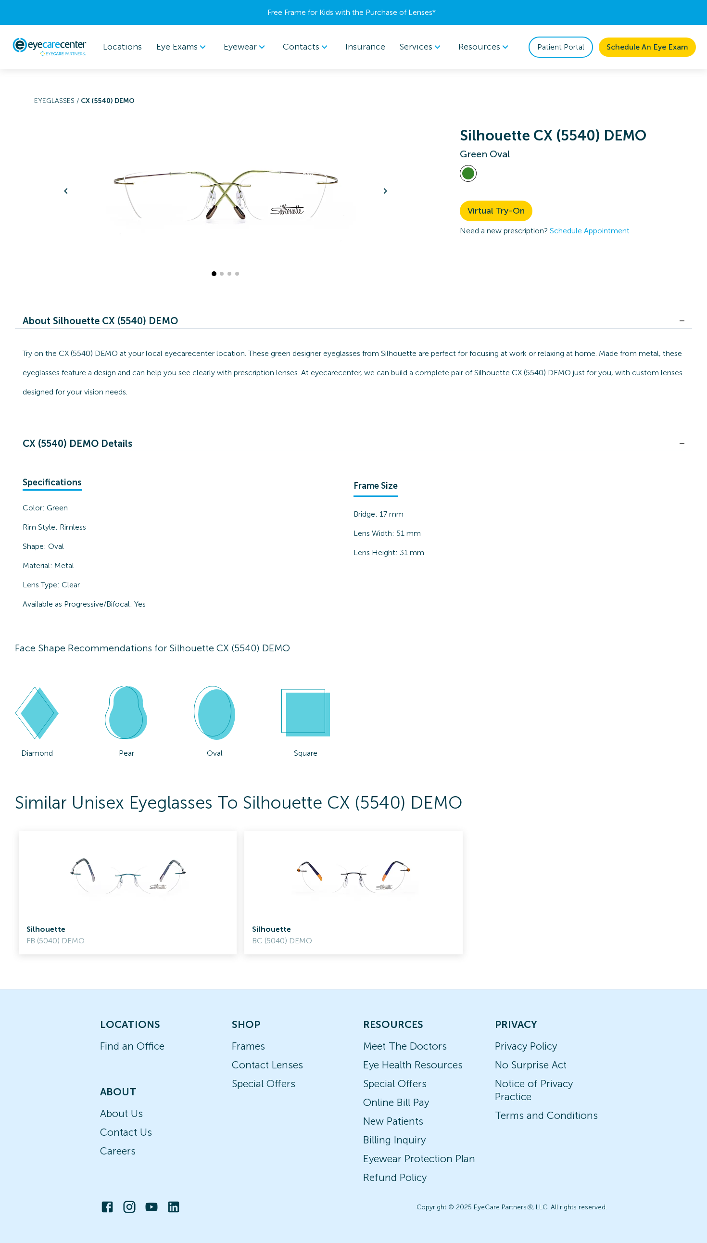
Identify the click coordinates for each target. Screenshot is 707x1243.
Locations (122, 46)
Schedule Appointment (590, 230)
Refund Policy (395, 1177)
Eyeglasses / (57, 101)
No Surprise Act (531, 1065)
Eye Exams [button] (177, 46)
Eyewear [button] (240, 46)
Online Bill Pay (396, 1102)
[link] (128, 892)
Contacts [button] (301, 46)
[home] (49, 47)
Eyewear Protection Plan (419, 1159)
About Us (121, 1113)
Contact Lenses (267, 1065)
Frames (248, 1046)
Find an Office (132, 1046)
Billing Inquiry (394, 1140)
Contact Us (126, 1132)
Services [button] (416, 46)
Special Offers (263, 1084)
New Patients (393, 1121)
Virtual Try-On (496, 210)
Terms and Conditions (546, 1115)
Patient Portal (560, 46)
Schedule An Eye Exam (647, 46)
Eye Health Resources (413, 1065)
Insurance (365, 46)
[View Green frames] (468, 173)
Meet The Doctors (405, 1046)
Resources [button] (479, 46)
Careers (118, 1151)
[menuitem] (182, 47)
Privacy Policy (526, 1046)
